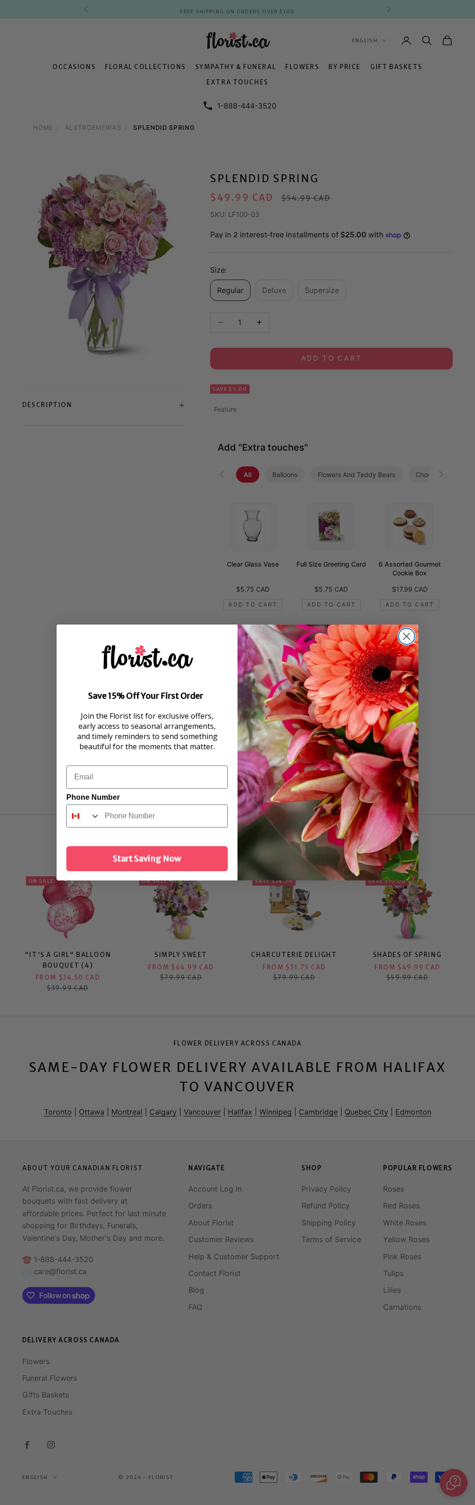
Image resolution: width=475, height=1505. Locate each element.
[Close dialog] (406, 636)
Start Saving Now (147, 858)
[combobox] (83, 816)
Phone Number (93, 797)
